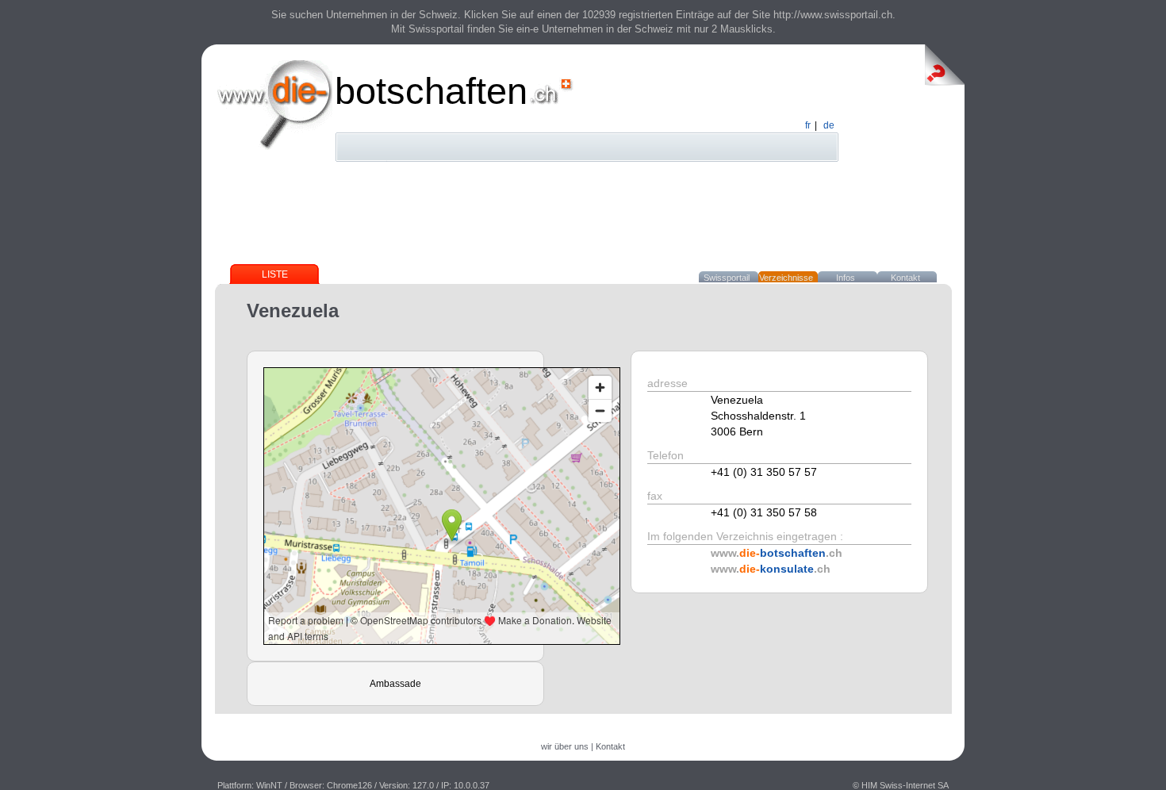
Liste (275, 274)
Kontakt (905, 277)
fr (808, 125)
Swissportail (727, 277)
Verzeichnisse (786, 277)
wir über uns (565, 746)
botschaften (431, 91)
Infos (845, 277)
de (828, 125)
